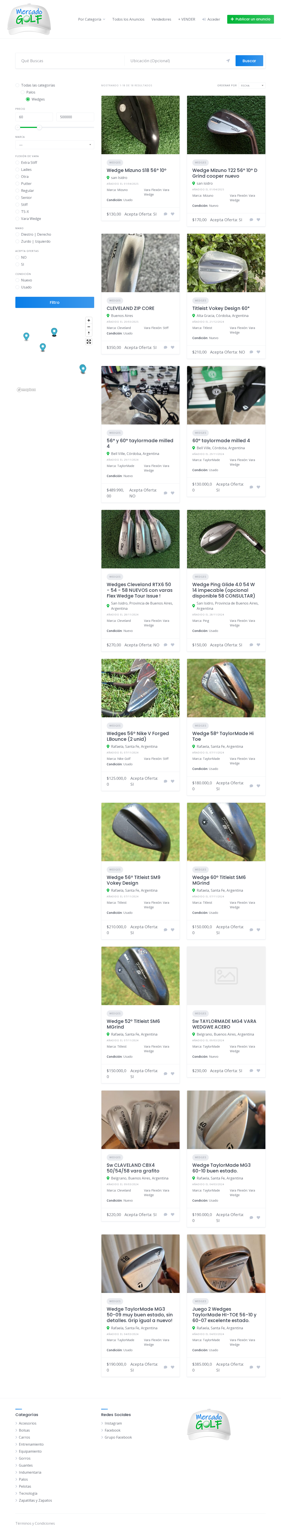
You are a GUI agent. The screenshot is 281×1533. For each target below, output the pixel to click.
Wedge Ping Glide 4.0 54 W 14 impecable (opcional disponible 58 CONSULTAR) (223, 590)
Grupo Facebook (118, 1437)
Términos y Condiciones (35, 1523)
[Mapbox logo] (26, 389)
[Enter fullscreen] (89, 341)
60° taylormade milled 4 (221, 440)
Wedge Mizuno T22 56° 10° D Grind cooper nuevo (224, 173)
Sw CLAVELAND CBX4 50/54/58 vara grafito (133, 1168)
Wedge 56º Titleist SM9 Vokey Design (133, 880)
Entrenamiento (31, 1444)
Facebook (113, 1430)
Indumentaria (30, 1472)
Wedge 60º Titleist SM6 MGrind (219, 880)
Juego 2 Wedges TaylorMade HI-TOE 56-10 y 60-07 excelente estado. (224, 1315)
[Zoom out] (89, 327)
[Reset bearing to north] (89, 333)
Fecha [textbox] (245, 85)
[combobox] (54, 144)
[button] (26, 337)
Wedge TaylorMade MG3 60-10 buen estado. (221, 1168)
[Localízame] (228, 60)
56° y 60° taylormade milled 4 (140, 443)
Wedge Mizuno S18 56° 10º (136, 170)
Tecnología (28, 1493)
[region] (54, 354)
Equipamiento (30, 1451)
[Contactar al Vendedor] (165, 214)
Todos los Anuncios (128, 19)
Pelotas (25, 1486)
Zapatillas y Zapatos (35, 1500)
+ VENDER (186, 19)
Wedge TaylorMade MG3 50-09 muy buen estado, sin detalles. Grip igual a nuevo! (140, 1315)
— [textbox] (21, 144)
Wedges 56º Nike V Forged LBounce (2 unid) (138, 736)
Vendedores (161, 19)
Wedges (115, 162)
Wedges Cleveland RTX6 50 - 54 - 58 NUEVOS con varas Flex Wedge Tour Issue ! (140, 590)
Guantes (26, 1465)
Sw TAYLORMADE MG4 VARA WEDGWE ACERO (224, 1024)
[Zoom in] (89, 320)
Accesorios (27, 1423)
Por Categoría (89, 19)
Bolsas (24, 1430)
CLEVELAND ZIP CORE (130, 308)
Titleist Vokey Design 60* (221, 308)
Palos (23, 1479)
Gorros (25, 1458)
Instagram (113, 1423)
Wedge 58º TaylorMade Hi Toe (223, 736)
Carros (24, 1437)
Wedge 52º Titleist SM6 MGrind (133, 1024)
